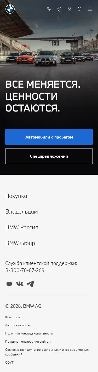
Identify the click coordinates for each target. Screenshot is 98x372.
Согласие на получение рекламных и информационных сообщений (47, 351)
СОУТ (9, 362)
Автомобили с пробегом (49, 137)
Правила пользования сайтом (28, 341)
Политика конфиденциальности (29, 333)
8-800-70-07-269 (24, 270)
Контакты (12, 317)
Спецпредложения (49, 156)
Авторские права (18, 325)
